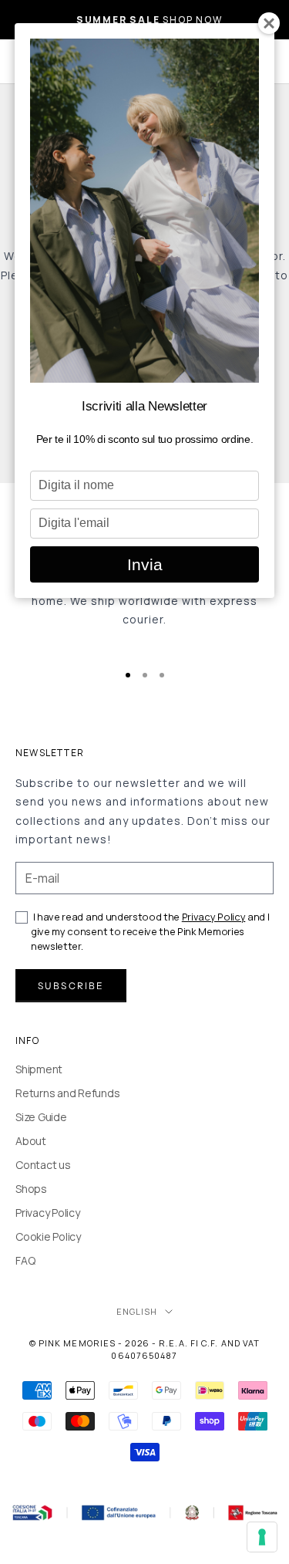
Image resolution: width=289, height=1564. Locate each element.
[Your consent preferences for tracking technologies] (262, 1537)
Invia (145, 564)
